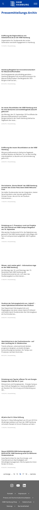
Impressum (22, 494)
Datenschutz (26, 502)
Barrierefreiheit (23, 506)
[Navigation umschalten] (35, 3)
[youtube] (18, 485)
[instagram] (12, 485)
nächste (33, 474)
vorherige (6, 474)
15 (17, 474)
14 (14, 474)
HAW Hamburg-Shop (9, 502)
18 (26, 474)
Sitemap (9, 506)
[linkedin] (24, 485)
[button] (3, 3)
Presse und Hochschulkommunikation (16, 498)
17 (23, 474)
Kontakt (10, 494)
